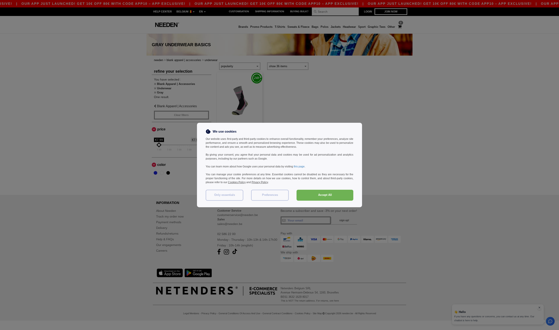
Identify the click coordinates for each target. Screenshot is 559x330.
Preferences (270, 195)
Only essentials (224, 195)
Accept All (325, 195)
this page (299, 166)
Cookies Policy (237, 182)
